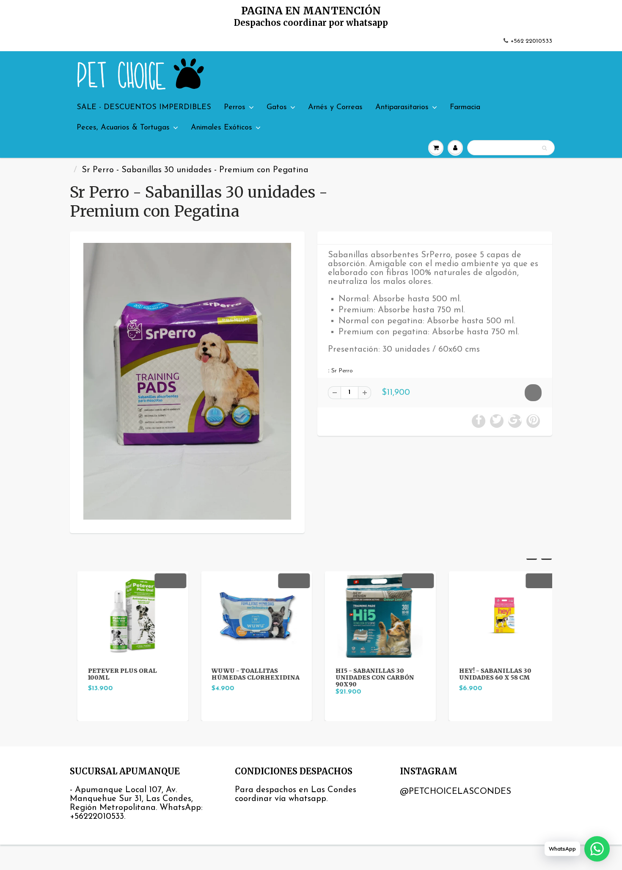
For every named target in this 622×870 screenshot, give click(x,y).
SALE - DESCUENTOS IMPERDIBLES (144, 107)
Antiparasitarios (402, 107)
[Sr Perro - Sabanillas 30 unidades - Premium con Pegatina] (187, 381)
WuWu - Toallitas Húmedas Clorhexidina (248, 674)
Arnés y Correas (335, 107)
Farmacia (465, 107)
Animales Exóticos (221, 128)
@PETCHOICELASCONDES (455, 791)
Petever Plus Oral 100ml (114, 674)
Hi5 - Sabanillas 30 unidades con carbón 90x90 (367, 677)
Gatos (277, 107)
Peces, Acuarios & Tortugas (123, 128)
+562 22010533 (531, 41)
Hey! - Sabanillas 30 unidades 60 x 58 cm (488, 674)
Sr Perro (342, 371)
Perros (234, 107)
